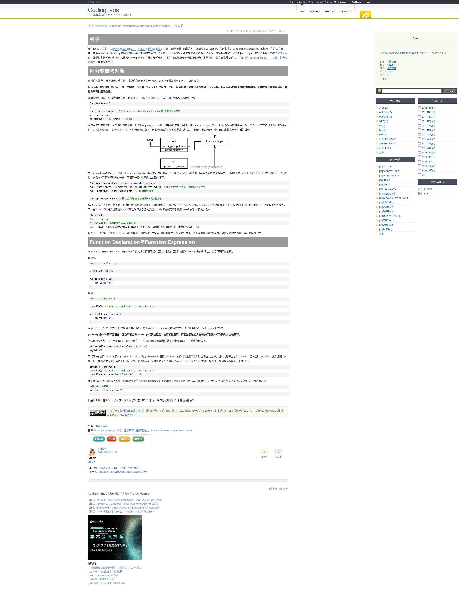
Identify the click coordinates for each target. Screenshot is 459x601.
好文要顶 (99, 438)
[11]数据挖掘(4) (386, 211)
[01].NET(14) (385, 166)
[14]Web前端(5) (386, 224)
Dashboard (356, 2)
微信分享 (138, 438)
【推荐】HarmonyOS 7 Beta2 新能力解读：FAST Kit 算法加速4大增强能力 (123, 503)
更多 (424, 174)
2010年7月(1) (428, 170)
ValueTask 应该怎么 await (102, 579)
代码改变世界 (94, 2)
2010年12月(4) (429, 152)
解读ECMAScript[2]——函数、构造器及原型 (136, 48)
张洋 (209, 410)
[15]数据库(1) (385, 229)
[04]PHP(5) (384, 179)
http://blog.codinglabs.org (405, 52)
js (114, 430)
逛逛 (137, 493)
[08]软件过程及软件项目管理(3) (394, 197)
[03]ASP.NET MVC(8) (389, 175)
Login (368, 2)
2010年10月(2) (429, 161)
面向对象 (385, 112)
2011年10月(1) (429, 116)
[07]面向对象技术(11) (389, 193)
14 (388, 74)
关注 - (113, 451)
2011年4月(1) (428, 134)
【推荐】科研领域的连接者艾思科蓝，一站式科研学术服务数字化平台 (121, 511)
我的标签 (395, 100)
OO (382, 125)
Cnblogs (343, 2)
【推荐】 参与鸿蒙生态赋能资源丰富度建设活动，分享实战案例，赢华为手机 (125, 499)
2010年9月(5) (428, 165)
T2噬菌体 (250, 30)
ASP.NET (385, 147)
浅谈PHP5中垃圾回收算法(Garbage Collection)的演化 (123, 471)
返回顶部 (283, 488)
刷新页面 (273, 488)
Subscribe (346, 11)
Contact (315, 11)
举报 (285, 30)
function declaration (161, 430)
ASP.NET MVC (387, 138)
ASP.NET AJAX (388, 143)
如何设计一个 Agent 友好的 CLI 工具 (107, 583)
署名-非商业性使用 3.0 (129, 410)
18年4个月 (392, 64)
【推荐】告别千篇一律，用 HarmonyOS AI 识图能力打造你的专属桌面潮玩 (123, 507)
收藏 (280, 30)
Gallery (330, 11)
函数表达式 (142, 430)
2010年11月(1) (429, 156)
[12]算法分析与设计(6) (390, 215)
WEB (96, 430)
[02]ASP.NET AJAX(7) (389, 171)
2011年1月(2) (428, 147)
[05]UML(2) (384, 184)
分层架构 (385, 116)
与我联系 (127, 415)
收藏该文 (124, 438)
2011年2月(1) (428, 143)
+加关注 (92, 462)
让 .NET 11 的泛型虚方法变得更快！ (107, 571)
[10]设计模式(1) (386, 206)
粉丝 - (103, 451)
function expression (183, 430)
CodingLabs (103, 9)
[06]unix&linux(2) (387, 188)
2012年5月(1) (428, 107)
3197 (389, 71)
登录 (127, 493)
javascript (106, 430)
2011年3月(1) (428, 138)
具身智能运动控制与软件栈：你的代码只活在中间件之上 (116, 567)
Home (302, 11)
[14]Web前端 (100, 426)
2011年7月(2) (428, 125)
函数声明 (129, 430)
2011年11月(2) (429, 112)
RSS (365, 14)
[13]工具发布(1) (386, 220)
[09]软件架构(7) (386, 202)
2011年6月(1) (428, 129)
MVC (383, 134)
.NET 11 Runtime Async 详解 (104, 575)
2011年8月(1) (428, 121)
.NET (383, 107)
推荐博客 (391, 68)
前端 (119, 430)
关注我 (111, 438)
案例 (382, 129)
